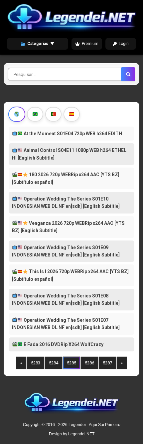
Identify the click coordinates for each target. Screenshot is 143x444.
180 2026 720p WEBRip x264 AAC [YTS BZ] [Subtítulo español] (65, 178)
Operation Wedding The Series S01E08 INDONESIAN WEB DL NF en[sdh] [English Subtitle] (66, 299)
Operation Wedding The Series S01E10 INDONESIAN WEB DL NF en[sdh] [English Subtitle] (66, 202)
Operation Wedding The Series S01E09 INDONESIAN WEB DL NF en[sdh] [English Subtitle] (66, 251)
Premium (90, 43)
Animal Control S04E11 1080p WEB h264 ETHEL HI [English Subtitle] (69, 154)
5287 (107, 362)
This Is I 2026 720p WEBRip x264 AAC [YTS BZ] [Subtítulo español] (70, 275)
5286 (89, 362)
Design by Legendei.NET (71, 434)
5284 (53, 362)
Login (124, 43)
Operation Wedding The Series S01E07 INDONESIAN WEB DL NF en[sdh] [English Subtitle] (66, 323)
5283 (35, 362)
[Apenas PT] (53, 114)
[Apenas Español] (72, 114)
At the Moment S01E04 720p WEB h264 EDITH (72, 133)
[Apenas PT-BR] (35, 114)
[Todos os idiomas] (17, 114)
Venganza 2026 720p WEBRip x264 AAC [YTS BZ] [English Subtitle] (68, 227)
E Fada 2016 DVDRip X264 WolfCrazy (63, 344)
